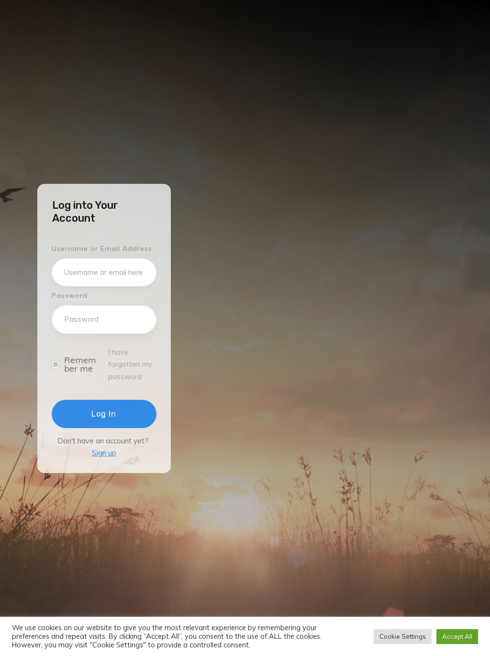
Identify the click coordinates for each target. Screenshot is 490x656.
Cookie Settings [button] (402, 636)
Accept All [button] (457, 636)
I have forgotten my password (130, 364)
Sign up (104, 452)
